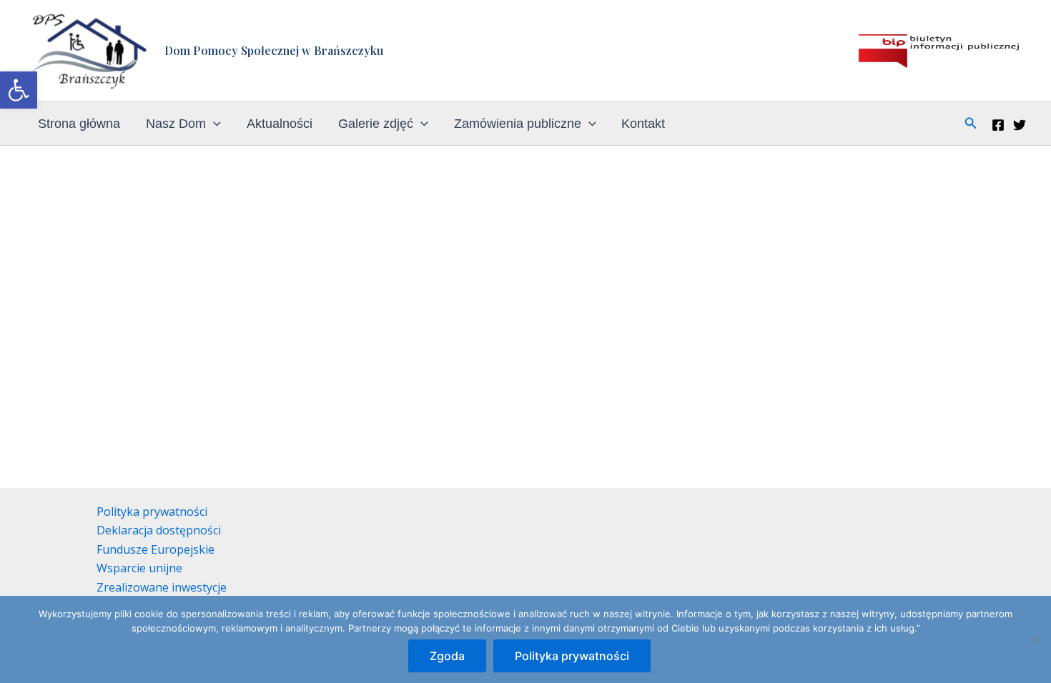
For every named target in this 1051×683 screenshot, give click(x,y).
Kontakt (643, 123)
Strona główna (79, 123)
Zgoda (447, 656)
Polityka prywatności (152, 511)
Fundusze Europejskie (155, 549)
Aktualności (279, 123)
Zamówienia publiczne (517, 123)
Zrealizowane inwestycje (162, 587)
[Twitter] (1019, 125)
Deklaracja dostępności (159, 530)
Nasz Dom (176, 123)
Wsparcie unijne (139, 568)
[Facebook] (998, 125)
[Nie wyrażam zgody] (1033, 639)
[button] (18, 90)
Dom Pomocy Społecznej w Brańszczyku (273, 50)
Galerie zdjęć (375, 123)
